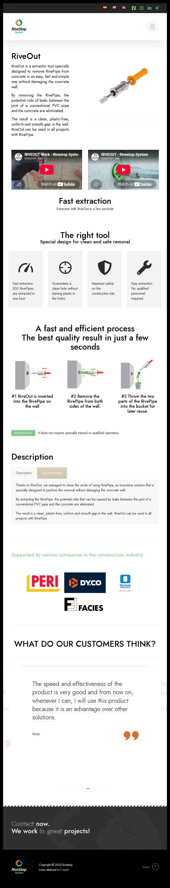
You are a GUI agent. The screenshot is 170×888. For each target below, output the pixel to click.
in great (51, 831)
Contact (22, 823)
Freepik (64, 870)
